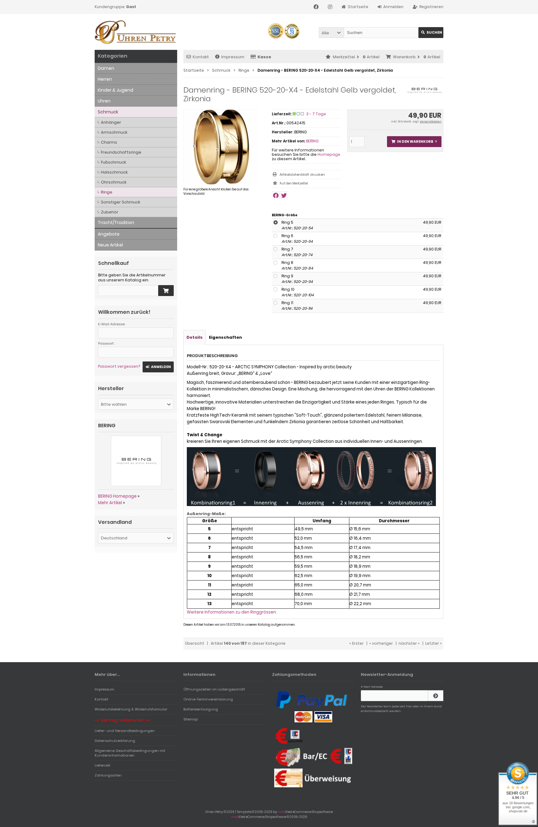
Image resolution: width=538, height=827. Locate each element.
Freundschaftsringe (121, 152)
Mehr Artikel (110, 503)
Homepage (329, 154)
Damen (106, 68)
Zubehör (109, 212)
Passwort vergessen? (119, 366)
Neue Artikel (110, 245)
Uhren (104, 101)
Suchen (431, 32)
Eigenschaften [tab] (225, 337)
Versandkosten (430, 121)
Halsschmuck (114, 172)
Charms (109, 142)
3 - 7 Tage (316, 114)
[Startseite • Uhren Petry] (136, 32)
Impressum (232, 57)
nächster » (409, 643)
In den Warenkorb (414, 141)
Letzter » (433, 643)
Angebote (109, 234)
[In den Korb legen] (165, 290)
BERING (312, 141)
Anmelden (158, 367)
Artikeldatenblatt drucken (302, 174)
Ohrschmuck (113, 182)
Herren (105, 79)
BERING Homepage (117, 496)
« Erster (356, 643)
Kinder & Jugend (115, 90)
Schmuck (108, 112)
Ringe (106, 192)
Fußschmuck (113, 162)
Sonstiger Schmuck (120, 202)
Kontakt (201, 57)
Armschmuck (114, 132)
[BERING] (424, 94)
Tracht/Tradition (116, 222)
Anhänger (111, 122)
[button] (331, 32)
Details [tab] (194, 337)
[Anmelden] (435, 696)
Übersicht (194, 643)
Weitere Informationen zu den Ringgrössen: (232, 612)
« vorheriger (381, 643)
